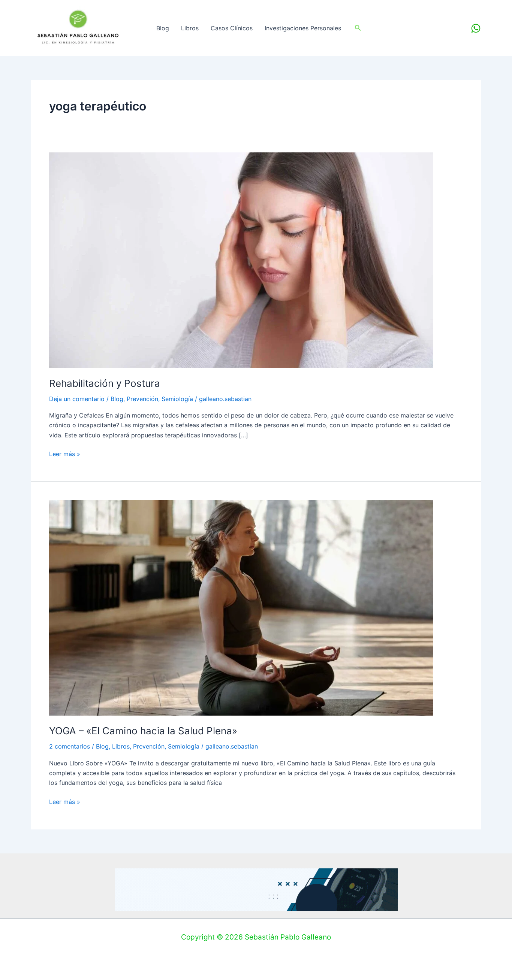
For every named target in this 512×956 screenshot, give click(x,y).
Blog (162, 28)
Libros (190, 28)
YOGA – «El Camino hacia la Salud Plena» (143, 731)
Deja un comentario (77, 399)
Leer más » (64, 453)
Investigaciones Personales (303, 28)
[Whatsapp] (476, 28)
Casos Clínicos (232, 28)
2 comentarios (69, 746)
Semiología (177, 399)
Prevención (142, 399)
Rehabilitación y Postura (104, 383)
